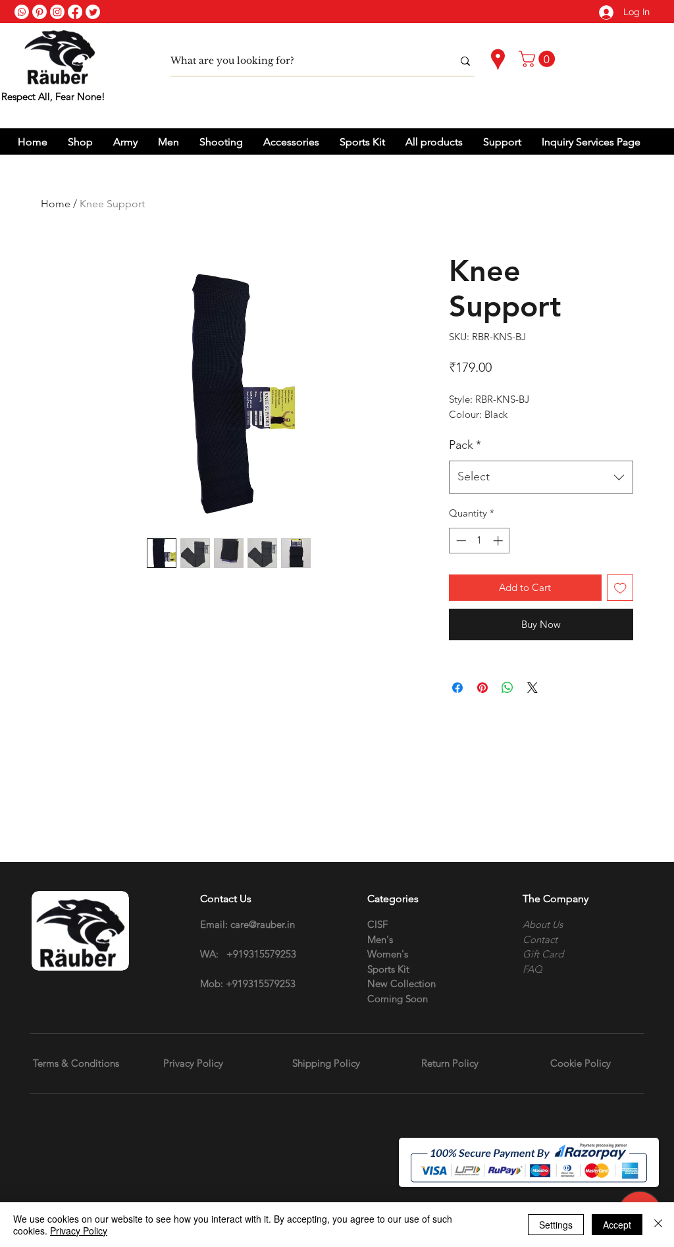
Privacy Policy (78, 1230)
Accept (617, 1224)
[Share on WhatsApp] (507, 688)
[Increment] (499, 540)
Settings (556, 1224)
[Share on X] (532, 688)
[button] (539, 59)
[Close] (658, 1224)
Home (55, 203)
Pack (465, 445)
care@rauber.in (262, 924)
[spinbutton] (479, 540)
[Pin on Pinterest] (482, 688)
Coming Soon (397, 998)
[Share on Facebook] (457, 688)
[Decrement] (460, 540)
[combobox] (541, 477)
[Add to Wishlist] (620, 587)
